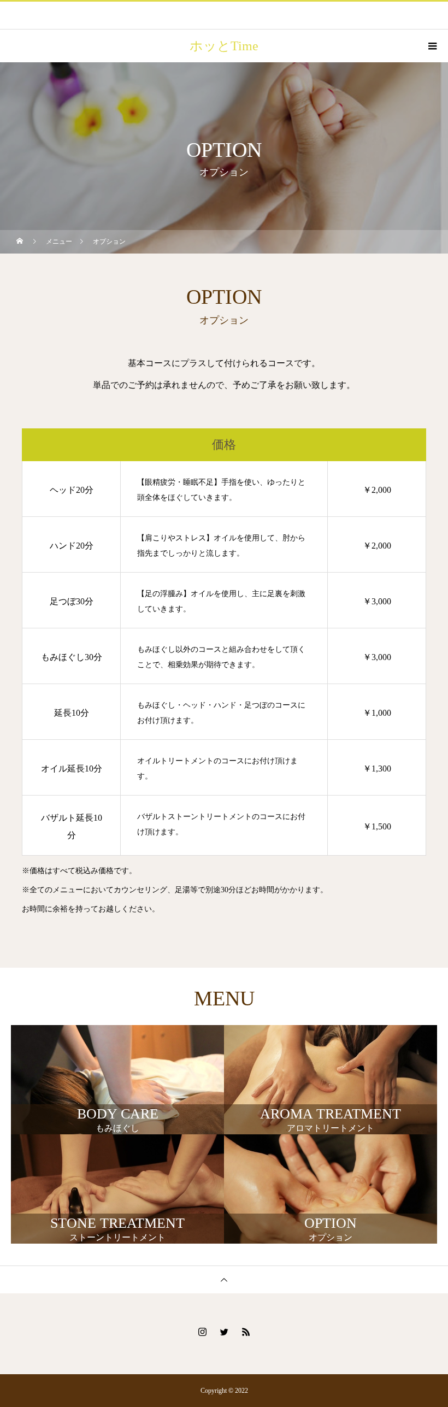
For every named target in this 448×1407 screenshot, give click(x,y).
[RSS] (245, 1331)
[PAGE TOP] (224, 1279)
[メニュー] (431, 46)
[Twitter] (224, 1331)
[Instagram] (202, 1331)
